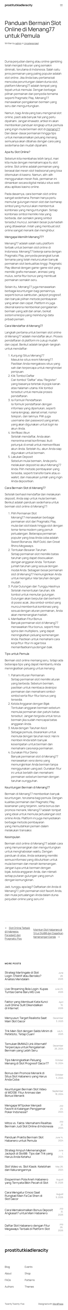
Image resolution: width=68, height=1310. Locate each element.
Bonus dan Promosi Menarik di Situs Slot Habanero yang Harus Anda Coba (26, 1076)
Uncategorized (31, 43)
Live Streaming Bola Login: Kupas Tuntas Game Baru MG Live (26, 990)
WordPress (58, 1303)
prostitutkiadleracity (18, 5)
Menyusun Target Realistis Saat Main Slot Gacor (26, 1019)
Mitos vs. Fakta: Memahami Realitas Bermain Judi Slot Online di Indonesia (29, 1124)
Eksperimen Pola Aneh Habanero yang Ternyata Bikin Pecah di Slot (26, 1181)
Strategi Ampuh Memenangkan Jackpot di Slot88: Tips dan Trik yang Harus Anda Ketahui (29, 1153)
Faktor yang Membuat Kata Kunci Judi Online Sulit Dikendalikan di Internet (26, 1005)
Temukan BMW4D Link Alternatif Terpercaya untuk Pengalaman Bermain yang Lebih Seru (26, 1047)
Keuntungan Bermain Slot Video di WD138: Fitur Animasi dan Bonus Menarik (25, 1092)
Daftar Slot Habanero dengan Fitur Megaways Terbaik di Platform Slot (27, 1227)
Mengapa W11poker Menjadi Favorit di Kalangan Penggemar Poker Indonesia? (25, 1109)
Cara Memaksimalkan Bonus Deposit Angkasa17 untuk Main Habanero (29, 1211)
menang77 (53, 129)
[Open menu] (61, 5)
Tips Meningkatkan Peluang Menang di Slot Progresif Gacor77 (27, 1061)
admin (18, 43)
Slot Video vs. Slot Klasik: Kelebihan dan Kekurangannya (28, 1168)
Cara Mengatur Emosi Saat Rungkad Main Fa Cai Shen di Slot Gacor (23, 1196)
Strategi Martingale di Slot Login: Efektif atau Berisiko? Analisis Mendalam (23, 976)
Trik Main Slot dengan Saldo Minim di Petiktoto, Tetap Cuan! (28, 1032)
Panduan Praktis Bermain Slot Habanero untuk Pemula (24, 1139)
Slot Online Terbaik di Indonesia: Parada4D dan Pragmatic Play (17, 933)
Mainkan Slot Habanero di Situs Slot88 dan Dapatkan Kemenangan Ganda (48, 933)
